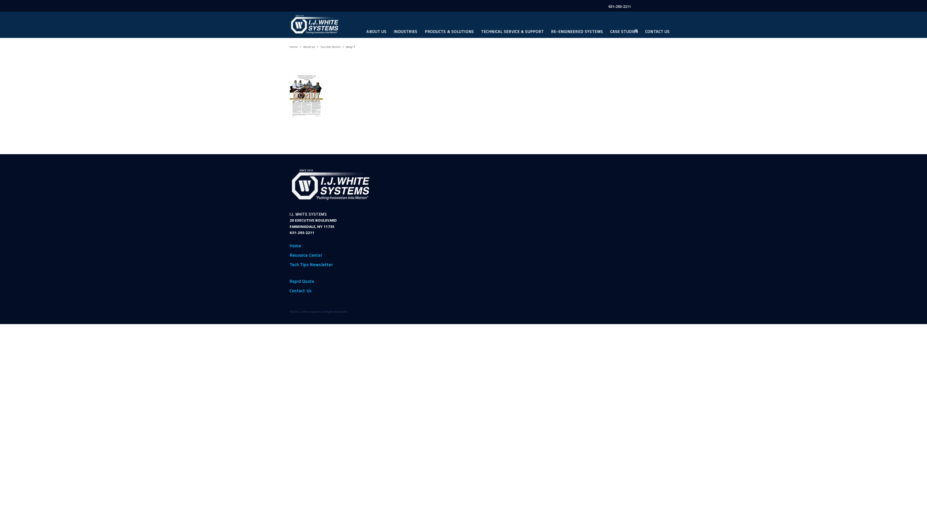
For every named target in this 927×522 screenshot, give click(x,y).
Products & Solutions (449, 31)
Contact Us (657, 31)
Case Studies (624, 31)
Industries (405, 31)
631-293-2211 (620, 6)
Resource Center (306, 255)
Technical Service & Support (512, 31)
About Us (376, 31)
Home (294, 46)
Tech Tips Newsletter (311, 265)
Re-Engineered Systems (577, 31)
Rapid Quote (302, 281)
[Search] (636, 30)
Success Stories (330, 46)
